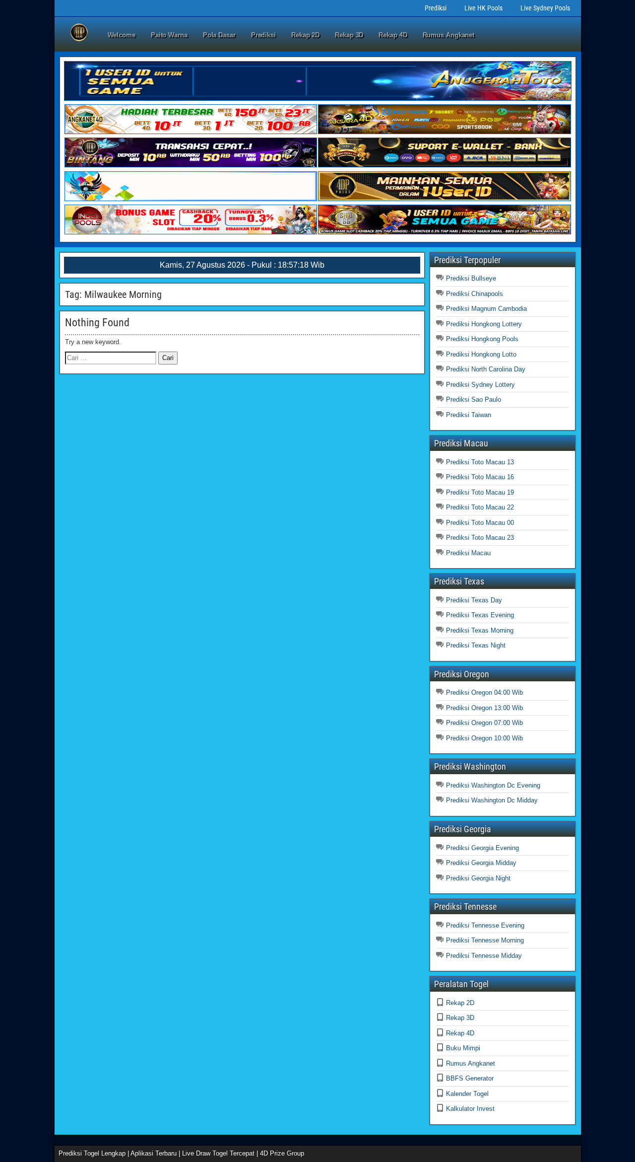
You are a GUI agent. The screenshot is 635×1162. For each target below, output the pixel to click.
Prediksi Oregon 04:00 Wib (484, 692)
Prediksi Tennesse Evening (485, 925)
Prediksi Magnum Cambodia (486, 308)
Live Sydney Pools (545, 8)
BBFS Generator (470, 1078)
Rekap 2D (305, 35)
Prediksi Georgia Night (478, 878)
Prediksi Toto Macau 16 (480, 477)
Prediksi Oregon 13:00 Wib (484, 708)
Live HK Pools (483, 8)
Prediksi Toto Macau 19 (480, 492)
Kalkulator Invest (470, 1108)
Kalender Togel (467, 1093)
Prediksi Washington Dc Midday (492, 800)
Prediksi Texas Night (476, 645)
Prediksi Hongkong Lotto (481, 354)
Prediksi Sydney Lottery (480, 384)
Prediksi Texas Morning (479, 630)
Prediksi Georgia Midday (481, 863)
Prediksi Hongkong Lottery (484, 324)
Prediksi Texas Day (474, 600)
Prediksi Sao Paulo (473, 399)
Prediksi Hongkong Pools (482, 339)
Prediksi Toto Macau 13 (480, 462)
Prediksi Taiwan (468, 415)
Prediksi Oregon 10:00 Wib (484, 738)
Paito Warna (169, 35)
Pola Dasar (219, 35)
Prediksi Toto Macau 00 (480, 522)
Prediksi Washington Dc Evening (493, 785)
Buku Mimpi (463, 1048)
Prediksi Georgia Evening (482, 848)
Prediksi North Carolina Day (485, 369)
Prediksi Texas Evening (480, 615)
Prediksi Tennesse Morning (485, 940)
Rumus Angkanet (449, 35)
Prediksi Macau (468, 553)
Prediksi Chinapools (474, 293)
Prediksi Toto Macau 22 (480, 507)
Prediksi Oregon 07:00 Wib (484, 722)
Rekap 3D (349, 35)
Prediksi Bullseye (471, 278)
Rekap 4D (393, 35)
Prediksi (435, 8)
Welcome (121, 35)
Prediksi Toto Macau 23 (480, 537)
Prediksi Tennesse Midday (484, 955)
